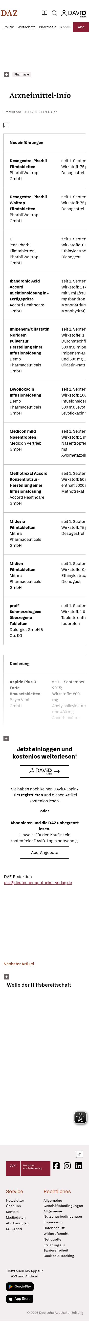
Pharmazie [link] (21, 74)
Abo (81, 27)
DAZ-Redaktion (18, 876)
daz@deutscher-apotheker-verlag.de (38, 882)
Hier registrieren (27, 795)
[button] (9, 13)
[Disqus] (44, 1068)
